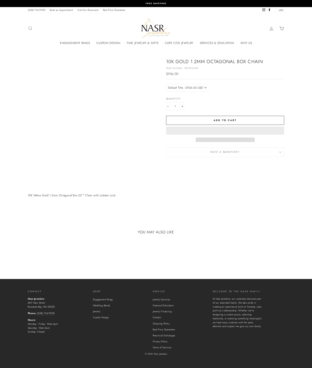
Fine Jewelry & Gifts (143, 43)
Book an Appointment (61, 10)
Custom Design (108, 43)
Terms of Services (162, 347)
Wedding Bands (101, 305)
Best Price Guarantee (114, 10)
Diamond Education (163, 305)
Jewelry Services (161, 299)
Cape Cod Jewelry (179, 43)
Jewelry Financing (162, 311)
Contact (157, 317)
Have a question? (225, 152)
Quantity (173, 98)
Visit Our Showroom (88, 10)
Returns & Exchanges (164, 335)
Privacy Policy (160, 341)
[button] (225, 131)
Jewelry (97, 311)
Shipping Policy (161, 323)
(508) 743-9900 (37, 10)
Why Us (246, 43)
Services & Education (217, 43)
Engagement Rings (75, 43)
